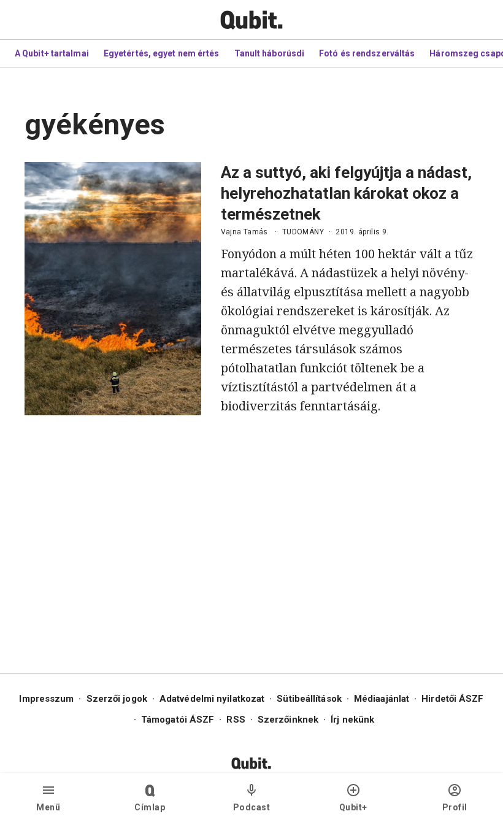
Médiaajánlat (381, 698)
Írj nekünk (352, 719)
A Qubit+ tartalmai (52, 53)
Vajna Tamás (244, 232)
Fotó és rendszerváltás (367, 53)
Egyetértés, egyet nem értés (162, 53)
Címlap (149, 807)
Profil (454, 807)
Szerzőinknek (288, 719)
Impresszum (46, 698)
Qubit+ (353, 807)
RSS (235, 719)
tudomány (303, 232)
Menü (48, 807)
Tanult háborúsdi (269, 53)
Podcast (252, 807)
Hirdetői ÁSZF (452, 698)
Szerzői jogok (116, 698)
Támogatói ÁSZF (177, 719)
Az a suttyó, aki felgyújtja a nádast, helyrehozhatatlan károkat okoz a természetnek (346, 193)
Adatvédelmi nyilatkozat (211, 698)
